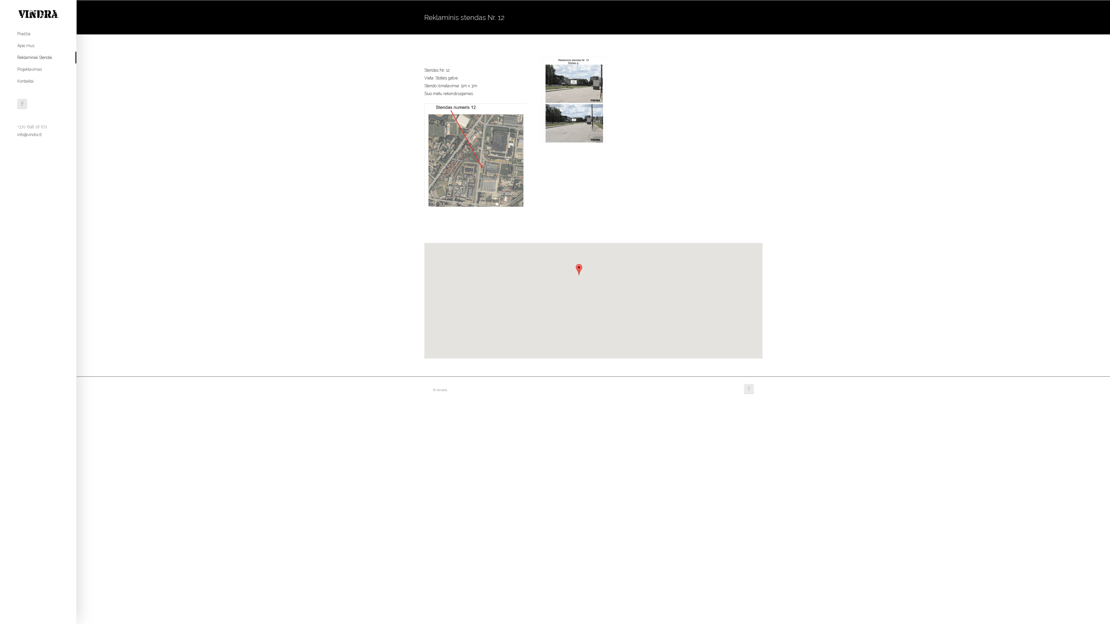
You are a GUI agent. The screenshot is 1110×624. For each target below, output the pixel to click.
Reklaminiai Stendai (34, 57)
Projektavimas (29, 69)
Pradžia (23, 33)
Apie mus (25, 45)
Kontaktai (25, 81)
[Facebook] (22, 104)
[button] (579, 270)
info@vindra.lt (29, 134)
